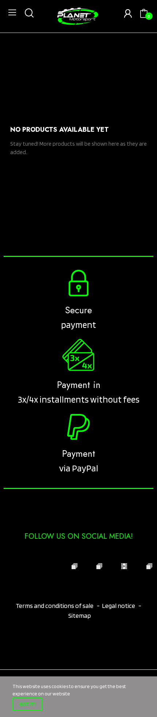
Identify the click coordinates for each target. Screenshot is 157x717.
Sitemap (79, 615)
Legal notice (118, 605)
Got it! (27, 704)
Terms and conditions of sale (55, 605)
